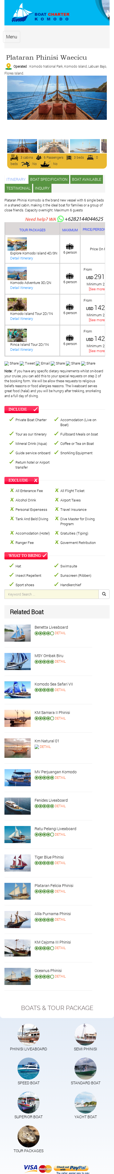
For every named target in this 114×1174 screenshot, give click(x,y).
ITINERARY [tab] (16, 179)
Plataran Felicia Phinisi (54, 885)
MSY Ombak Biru (49, 655)
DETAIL (60, 633)
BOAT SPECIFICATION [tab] (49, 179)
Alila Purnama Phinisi (53, 913)
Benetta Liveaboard (51, 627)
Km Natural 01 (47, 740)
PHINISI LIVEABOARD (28, 1048)
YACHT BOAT (85, 1116)
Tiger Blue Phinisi (49, 857)
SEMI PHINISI (85, 1048)
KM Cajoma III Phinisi (53, 942)
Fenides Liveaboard (51, 800)
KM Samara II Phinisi (52, 712)
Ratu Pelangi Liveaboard (55, 828)
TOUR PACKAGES (28, 1150)
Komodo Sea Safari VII (54, 684)
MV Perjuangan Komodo (56, 771)
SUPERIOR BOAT (28, 1116)
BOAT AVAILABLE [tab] (86, 179)
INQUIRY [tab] (42, 188)
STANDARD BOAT (85, 1082)
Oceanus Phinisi (48, 970)
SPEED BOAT (29, 1082)
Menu (11, 36)
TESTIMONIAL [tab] (18, 188)
